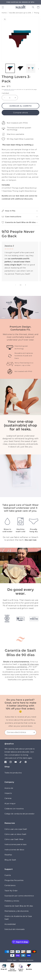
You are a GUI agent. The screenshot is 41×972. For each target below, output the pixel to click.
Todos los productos (13, 773)
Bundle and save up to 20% (20, 13)
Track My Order (11, 891)
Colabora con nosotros (14, 809)
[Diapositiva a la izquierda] (2, 68)
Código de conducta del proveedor (19, 814)
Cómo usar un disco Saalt (15, 834)
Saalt (15, 960)
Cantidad (5, 93)
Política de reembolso (26, 960)
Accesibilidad (10, 924)
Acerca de (9, 788)
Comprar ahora (20, 112)
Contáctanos (10, 885)
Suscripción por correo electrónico (19, 896)
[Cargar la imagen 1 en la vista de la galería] (10, 68)
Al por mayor (10, 804)
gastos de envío (9, 89)
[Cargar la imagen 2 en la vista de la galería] (20, 68)
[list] (20, 39)
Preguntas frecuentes (14, 880)
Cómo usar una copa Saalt (16, 829)
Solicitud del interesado (15, 929)
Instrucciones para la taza (15, 844)
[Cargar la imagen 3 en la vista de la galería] (30, 68)
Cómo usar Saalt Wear (14, 839)
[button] (2, 7)
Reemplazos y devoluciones (17, 911)
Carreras (8, 798)
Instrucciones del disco (14, 850)
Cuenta (8, 875)
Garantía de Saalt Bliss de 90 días (19, 906)
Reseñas (8, 855)
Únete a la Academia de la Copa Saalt (18, 917)
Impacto (8, 793)
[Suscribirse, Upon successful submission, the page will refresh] (33, 732)
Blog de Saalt (10, 860)
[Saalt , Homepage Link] (21, 6)
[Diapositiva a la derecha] (38, 68)
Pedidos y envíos (12, 901)
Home (4, 13)
